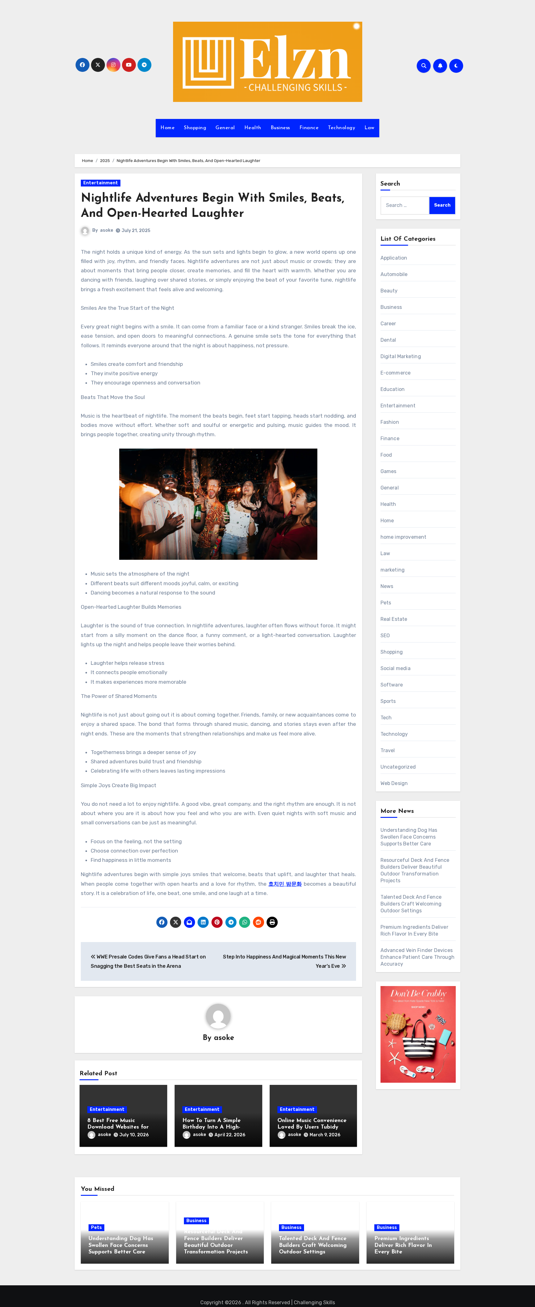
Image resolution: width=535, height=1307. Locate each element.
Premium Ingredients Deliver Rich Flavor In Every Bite (403, 1245)
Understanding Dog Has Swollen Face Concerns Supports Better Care (409, 837)
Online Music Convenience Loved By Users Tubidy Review (311, 1127)
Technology (341, 127)
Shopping (195, 127)
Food (386, 455)
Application (394, 258)
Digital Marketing (401, 356)
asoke (106, 230)
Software (392, 685)
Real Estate (394, 619)
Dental (388, 340)
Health (252, 127)
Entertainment (100, 183)
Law (369, 127)
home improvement (404, 537)
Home (167, 127)
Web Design (394, 783)
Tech (386, 718)
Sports (388, 701)
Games (389, 471)
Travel (388, 750)
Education (393, 389)
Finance (309, 127)
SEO (385, 635)
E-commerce (396, 373)
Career (388, 324)
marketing (393, 570)
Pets (386, 603)
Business (280, 127)
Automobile (394, 274)
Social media (396, 668)
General (225, 127)
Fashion (390, 422)
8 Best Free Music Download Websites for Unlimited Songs (118, 1127)
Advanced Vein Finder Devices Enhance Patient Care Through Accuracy (418, 957)
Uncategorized (398, 767)
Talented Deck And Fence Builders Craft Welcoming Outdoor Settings (411, 904)
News (387, 586)
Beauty (389, 291)
